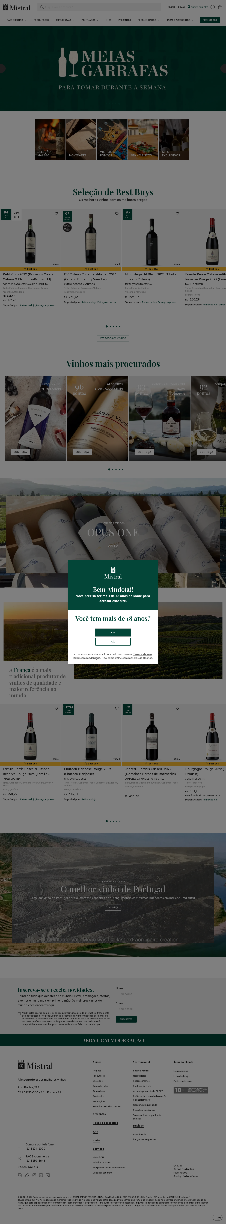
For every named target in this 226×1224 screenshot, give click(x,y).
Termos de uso (142, 654)
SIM (113, 632)
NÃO (113, 641)
